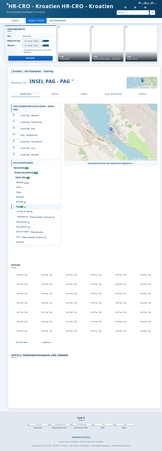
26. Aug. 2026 (31, 41)
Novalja (19, 201)
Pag (19, 206)
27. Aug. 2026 (31, 45)
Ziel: (9, 36)
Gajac (18, 192)
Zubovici (20, 242)
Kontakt (99, 441)
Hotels (15, 20)
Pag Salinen (21, 226)
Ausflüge (25, 94)
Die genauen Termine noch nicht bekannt (37, 51)
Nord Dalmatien (33, 71)
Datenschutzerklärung (121, 445)
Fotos (55, 94)
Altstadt (19, 182)
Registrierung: (14, 41)
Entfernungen (57, 20)
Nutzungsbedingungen (100, 445)
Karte (84, 94)
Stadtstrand (22, 216)
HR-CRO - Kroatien (87, 6)
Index (61, 441)
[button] (142, 80)
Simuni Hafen (22, 231)
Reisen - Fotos (36, 20)
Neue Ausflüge (72, 441)
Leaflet (135, 88)
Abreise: (11, 45)
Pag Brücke (21, 222)
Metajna (20, 197)
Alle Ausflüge (113, 94)
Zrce (18, 236)
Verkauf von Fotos (81, 437)
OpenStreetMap (144, 88)
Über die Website (87, 441)
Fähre (19, 187)
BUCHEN (30, 58)
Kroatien (17, 71)
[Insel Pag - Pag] (18, 82)
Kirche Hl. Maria (24, 211)
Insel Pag (48, 71)
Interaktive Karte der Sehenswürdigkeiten (110, 163)
